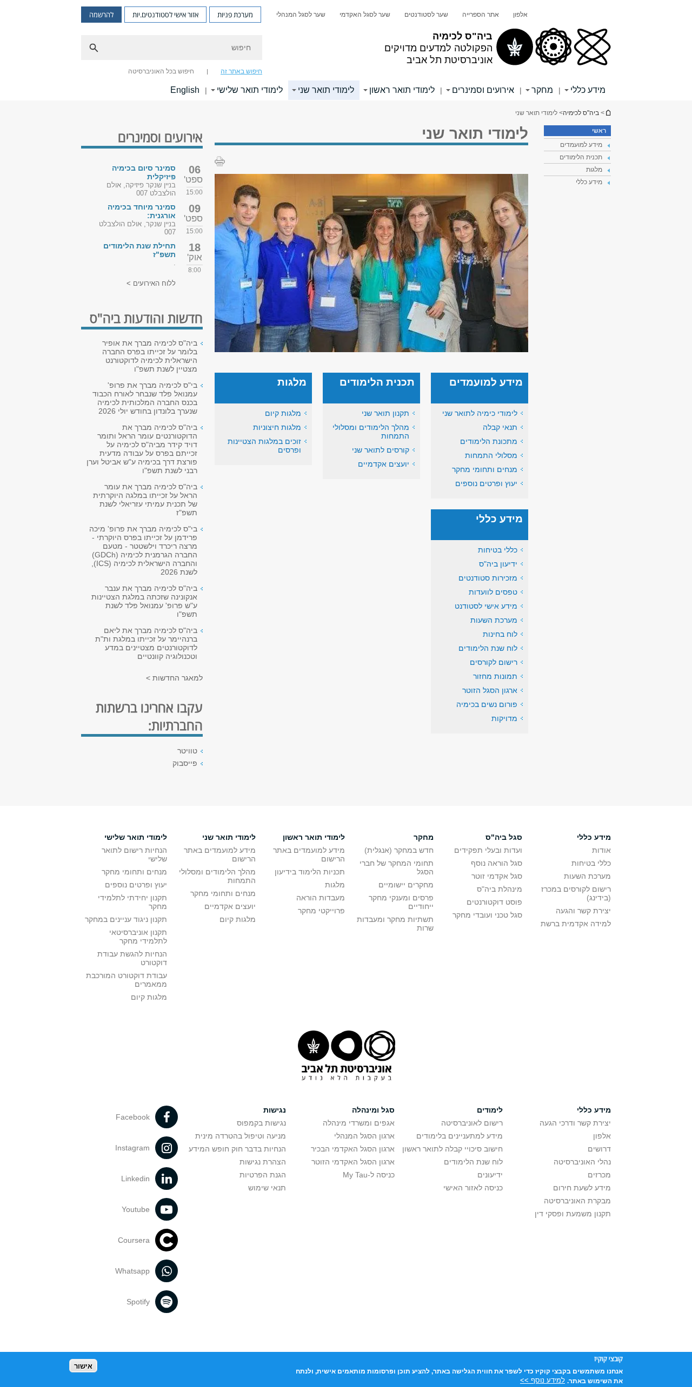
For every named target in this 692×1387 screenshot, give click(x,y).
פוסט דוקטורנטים (494, 902)
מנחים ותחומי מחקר (484, 469)
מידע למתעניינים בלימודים (459, 1136)
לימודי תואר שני (326, 90)
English (184, 90)
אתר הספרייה (480, 14)
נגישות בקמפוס (261, 1123)
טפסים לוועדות (493, 592)
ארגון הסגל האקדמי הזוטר (353, 1161)
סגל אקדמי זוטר (496, 876)
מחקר (542, 90)
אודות (601, 850)
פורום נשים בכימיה (486, 704)
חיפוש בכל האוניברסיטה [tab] (161, 71)
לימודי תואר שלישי (250, 90)
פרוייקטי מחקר (321, 910)
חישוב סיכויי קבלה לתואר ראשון (452, 1148)
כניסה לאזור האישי (473, 1187)
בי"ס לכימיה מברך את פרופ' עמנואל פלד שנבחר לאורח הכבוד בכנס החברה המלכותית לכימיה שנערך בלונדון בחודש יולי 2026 (144, 398)
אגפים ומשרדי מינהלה (359, 1123)
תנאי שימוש (267, 1187)
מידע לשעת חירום (582, 1187)
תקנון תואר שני (385, 413)
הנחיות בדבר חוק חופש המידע (237, 1148)
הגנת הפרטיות (262, 1174)
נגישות (274, 1110)
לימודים (490, 1110)
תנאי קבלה (500, 427)
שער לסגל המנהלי (300, 14)
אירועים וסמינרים (483, 90)
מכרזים (599, 1174)
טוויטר (187, 750)
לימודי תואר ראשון (402, 90)
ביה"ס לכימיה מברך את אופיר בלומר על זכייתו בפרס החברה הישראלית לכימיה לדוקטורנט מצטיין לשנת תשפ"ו (149, 356)
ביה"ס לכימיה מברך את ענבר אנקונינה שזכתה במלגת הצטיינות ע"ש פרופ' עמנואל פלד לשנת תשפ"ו (144, 601)
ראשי (599, 130)
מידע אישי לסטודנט (486, 606)
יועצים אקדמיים (383, 464)
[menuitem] (520, 14)
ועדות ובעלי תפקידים (488, 850)
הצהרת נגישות (262, 1161)
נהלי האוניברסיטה (582, 1161)
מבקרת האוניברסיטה (577, 1200)
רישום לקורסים (493, 662)
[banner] (346, 50)
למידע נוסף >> (542, 1380)
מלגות (335, 884)
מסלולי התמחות (491, 455)
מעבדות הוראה (320, 897)
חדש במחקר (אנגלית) (399, 850)
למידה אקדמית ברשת (576, 923)
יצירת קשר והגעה (583, 910)
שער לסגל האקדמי (365, 14)
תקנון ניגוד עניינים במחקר (126, 919)
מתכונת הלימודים (488, 441)
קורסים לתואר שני (380, 450)
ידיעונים (490, 1174)
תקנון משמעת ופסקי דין (573, 1213)
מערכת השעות (493, 620)
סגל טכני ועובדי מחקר (487, 915)
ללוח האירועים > (151, 283)
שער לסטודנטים (426, 14)
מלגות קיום (283, 413)
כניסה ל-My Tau (369, 1174)
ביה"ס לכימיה (607, 113)
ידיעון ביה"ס (498, 564)
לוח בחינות (500, 634)
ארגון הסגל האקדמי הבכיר (353, 1148)
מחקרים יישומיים (406, 884)
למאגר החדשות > (174, 678)
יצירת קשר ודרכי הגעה (575, 1123)
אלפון (520, 14)
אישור (83, 1366)
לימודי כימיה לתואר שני (479, 413)
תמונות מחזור (495, 676)
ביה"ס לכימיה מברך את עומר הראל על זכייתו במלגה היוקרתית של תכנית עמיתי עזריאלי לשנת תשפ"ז (145, 499)
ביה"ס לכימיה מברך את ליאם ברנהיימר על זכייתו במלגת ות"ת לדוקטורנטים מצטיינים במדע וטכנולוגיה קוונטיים (146, 643)
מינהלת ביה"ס (499, 889)
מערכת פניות (235, 14)
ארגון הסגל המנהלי (364, 1136)
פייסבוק (184, 763)
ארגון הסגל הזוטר (489, 690)
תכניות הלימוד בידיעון (310, 871)
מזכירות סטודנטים (487, 578)
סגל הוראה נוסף (496, 863)
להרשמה (101, 14)
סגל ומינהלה (373, 1110)
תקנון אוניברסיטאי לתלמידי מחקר (138, 936)
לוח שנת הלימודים (487, 648)
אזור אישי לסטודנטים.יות (165, 14)
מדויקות (504, 718)
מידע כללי (588, 90)
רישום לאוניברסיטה (472, 1123)
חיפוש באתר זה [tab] (241, 71)
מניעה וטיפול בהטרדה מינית (240, 1136)
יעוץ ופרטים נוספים (486, 483)
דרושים (599, 1148)
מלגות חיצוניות (277, 427)
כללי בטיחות (497, 550)
